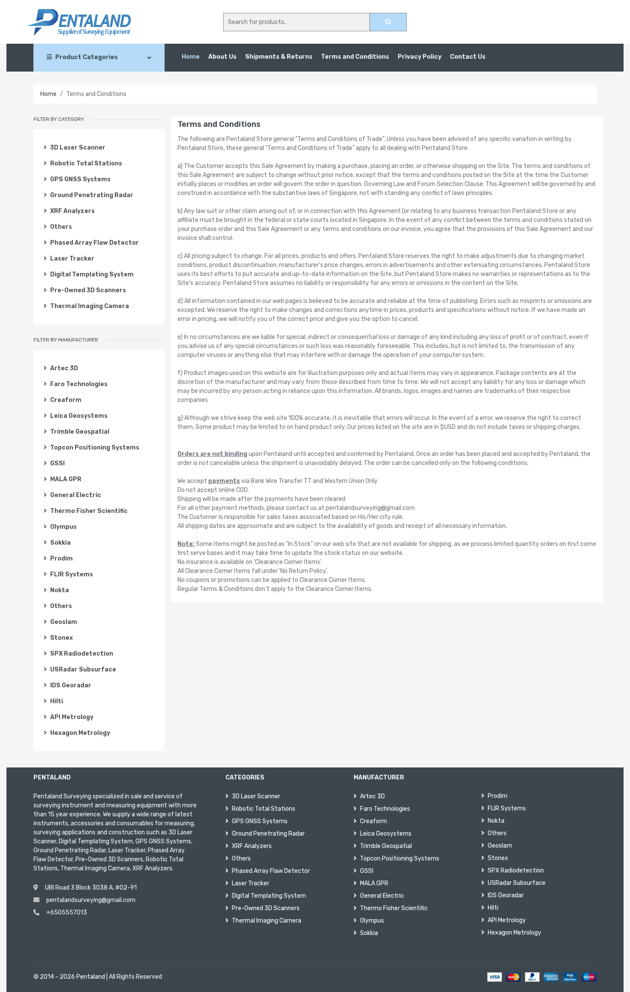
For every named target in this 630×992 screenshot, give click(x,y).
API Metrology (71, 717)
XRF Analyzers (72, 211)
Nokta (59, 590)
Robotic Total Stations (86, 163)
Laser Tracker (72, 258)
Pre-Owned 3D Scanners (88, 290)
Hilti (56, 701)
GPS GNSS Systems (80, 179)
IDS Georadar (70, 685)
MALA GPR (65, 479)
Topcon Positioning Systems (94, 447)
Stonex (61, 637)
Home (191, 56)
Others (61, 227)
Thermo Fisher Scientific (89, 511)
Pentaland (90, 976)
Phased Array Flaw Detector (94, 242)
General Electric (75, 495)
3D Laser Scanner (77, 147)
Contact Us (468, 56)
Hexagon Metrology (80, 733)
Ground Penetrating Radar (91, 195)
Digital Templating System (92, 274)
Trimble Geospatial (79, 431)
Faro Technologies (79, 384)
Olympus (63, 526)
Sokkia (60, 542)
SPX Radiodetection (81, 653)
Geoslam (63, 622)
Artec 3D (64, 368)
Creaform (65, 400)
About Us (222, 56)
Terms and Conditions (355, 56)
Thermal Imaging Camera (89, 306)
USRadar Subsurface (83, 669)
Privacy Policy (419, 56)
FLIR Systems (71, 574)
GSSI (57, 463)
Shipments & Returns (278, 56)
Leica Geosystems (79, 416)
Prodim (61, 558)
